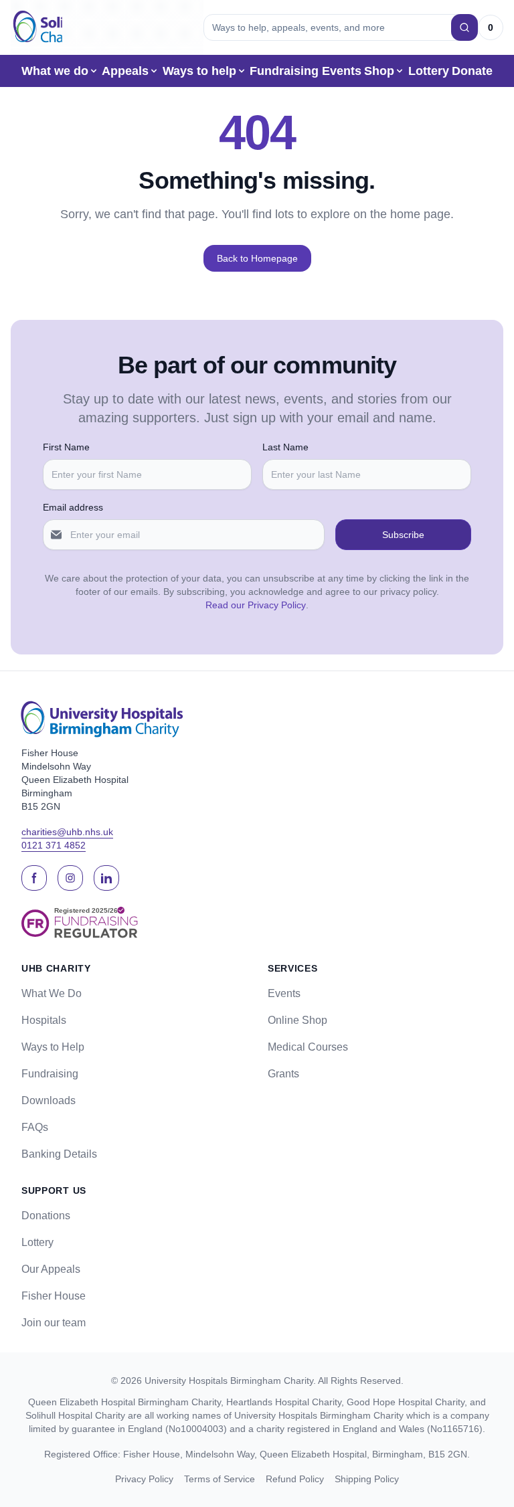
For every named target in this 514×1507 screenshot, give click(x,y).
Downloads (48, 1100)
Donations (45, 1215)
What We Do (51, 993)
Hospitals (43, 1020)
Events (341, 71)
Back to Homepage (257, 258)
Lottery (428, 71)
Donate (472, 71)
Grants (283, 1073)
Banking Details (59, 1154)
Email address (73, 507)
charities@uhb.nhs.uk (67, 831)
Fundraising (284, 71)
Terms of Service (219, 1479)
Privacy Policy (144, 1479)
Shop (379, 71)
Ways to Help (52, 1047)
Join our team (53, 1322)
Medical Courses (308, 1047)
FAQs (34, 1127)
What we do (54, 71)
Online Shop (297, 1020)
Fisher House (53, 1296)
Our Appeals (50, 1269)
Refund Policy (295, 1479)
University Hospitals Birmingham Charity (229, 1380)
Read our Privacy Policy (255, 605)
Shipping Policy (367, 1479)
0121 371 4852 (53, 845)
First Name (66, 447)
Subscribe (403, 534)
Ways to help (199, 71)
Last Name (285, 447)
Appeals (125, 71)
